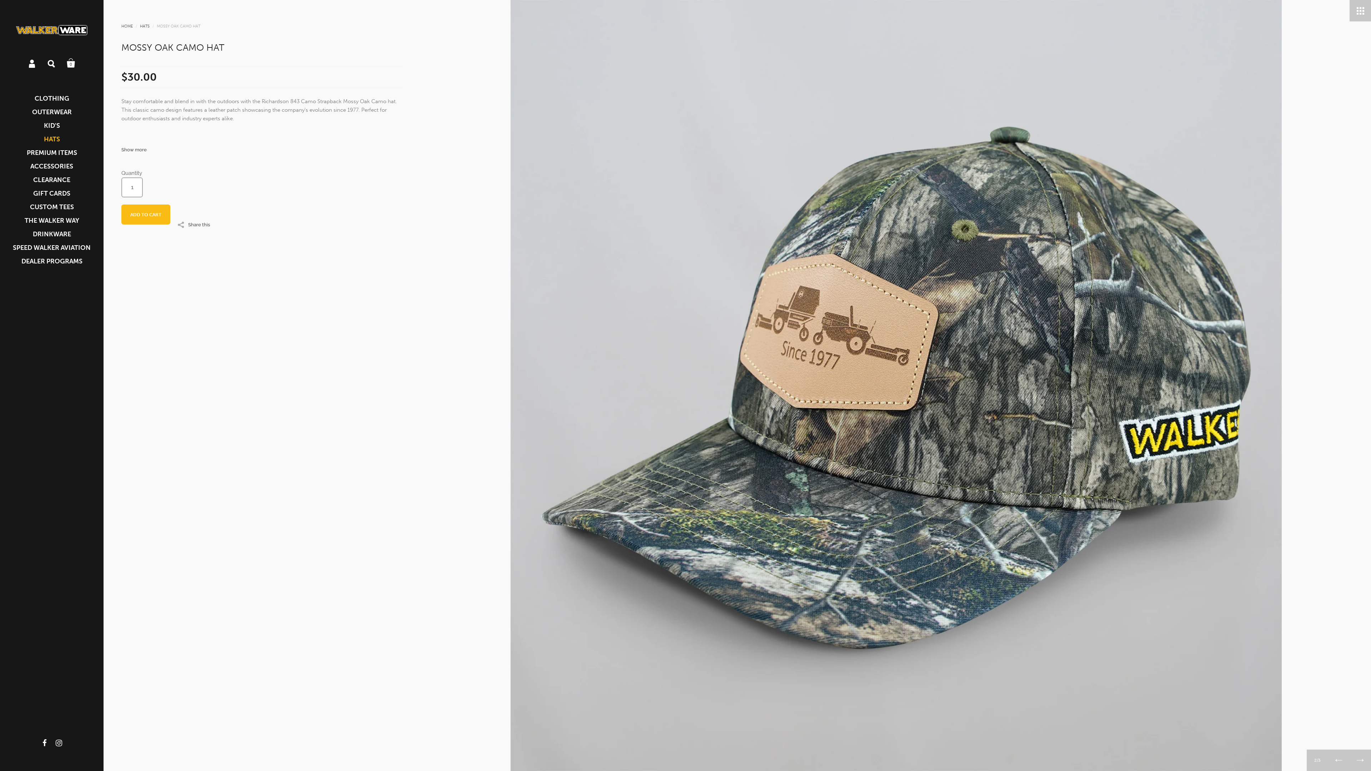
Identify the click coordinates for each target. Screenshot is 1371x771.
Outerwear (52, 112)
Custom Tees (52, 207)
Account (32, 63)
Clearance (51, 180)
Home (127, 26)
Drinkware (52, 234)
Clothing (52, 98)
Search (51, 63)
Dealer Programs (51, 261)
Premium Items (52, 153)
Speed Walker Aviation (52, 248)
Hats (52, 139)
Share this (199, 224)
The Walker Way (52, 221)
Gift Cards (51, 193)
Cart (71, 63)
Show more (134, 149)
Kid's (52, 126)
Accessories (51, 166)
